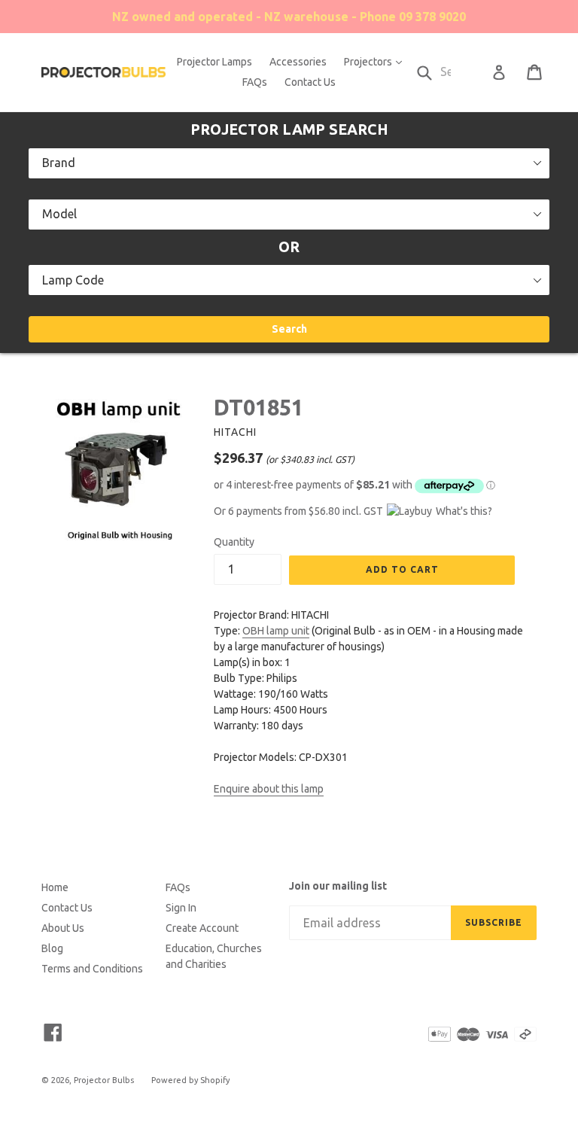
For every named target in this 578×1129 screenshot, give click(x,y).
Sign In (181, 908)
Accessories (298, 62)
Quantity (234, 542)
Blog (52, 948)
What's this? (464, 511)
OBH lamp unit (275, 631)
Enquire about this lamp (269, 789)
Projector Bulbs (104, 1080)
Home (54, 887)
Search (289, 329)
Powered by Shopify (190, 1080)
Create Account (202, 928)
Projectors (376, 61)
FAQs (254, 82)
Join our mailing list (338, 886)
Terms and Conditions (92, 969)
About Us (62, 928)
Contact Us (310, 82)
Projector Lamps (214, 62)
